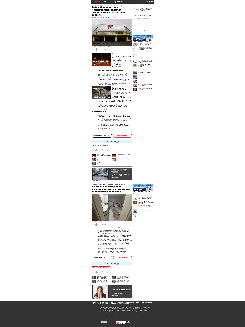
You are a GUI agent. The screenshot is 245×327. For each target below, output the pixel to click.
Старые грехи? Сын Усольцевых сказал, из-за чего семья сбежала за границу (145, 57)
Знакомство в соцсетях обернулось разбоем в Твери (145, 85)
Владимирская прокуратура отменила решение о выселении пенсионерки (143, 25)
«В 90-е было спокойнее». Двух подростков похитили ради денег (145, 198)
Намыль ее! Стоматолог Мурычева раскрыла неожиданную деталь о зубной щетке (145, 194)
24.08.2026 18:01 (95, 184)
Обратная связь (121, 302)
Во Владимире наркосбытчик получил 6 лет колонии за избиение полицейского (103, 277)
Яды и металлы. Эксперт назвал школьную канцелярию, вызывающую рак (144, 65)
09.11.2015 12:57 (94, 5)
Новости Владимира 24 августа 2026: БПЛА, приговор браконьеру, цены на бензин (143, 9)
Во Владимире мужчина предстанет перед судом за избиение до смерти (102, 281)
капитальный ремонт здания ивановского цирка (115, 79)
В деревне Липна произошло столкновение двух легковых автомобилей (143, 30)
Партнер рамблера (111, 322)
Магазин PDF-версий (130, 302)
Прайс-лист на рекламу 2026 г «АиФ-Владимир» (120, 303)
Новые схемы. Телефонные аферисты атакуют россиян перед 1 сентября (143, 15)
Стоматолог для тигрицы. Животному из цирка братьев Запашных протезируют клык (103, 159)
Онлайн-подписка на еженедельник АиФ (143, 302)
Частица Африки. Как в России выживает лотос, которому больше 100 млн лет (145, 206)
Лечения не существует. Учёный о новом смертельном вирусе (145, 44)
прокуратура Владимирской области (99, 221)
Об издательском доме (105, 302)
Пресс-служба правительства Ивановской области (102, 46)
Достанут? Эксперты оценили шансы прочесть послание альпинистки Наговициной (145, 48)
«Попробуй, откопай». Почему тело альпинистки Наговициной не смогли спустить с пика (145, 210)
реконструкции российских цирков (121, 60)
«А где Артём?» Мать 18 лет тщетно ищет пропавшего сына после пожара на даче (145, 52)
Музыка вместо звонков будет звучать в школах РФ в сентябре (144, 72)
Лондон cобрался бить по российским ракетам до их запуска (145, 80)
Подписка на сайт (104, 303)
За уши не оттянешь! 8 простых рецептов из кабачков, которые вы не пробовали (145, 202)
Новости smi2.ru (96, 180)
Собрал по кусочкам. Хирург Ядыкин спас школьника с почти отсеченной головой (145, 61)
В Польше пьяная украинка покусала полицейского (145, 76)
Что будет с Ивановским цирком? (124, 154)
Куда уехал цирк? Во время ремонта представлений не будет (104, 155)
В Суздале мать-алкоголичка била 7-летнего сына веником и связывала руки (123, 277)
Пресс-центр (113, 302)
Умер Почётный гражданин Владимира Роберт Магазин (102, 163)
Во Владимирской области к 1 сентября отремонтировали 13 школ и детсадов (143, 19)
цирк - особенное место (118, 99)
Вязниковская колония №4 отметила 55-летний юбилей (123, 159)
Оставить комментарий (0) (122, 135)
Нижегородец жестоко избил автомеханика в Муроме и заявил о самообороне (124, 281)
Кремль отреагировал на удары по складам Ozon (145, 89)
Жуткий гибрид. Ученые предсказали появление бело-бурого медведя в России (145, 215)
